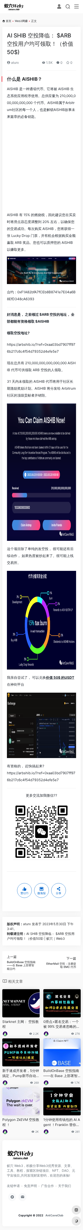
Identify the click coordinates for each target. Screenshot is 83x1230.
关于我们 (64, 1186)
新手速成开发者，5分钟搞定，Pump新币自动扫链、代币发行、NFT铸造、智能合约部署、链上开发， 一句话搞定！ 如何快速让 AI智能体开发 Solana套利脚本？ (20, 1073)
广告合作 (47, 1186)
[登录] (59, 7)
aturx (14, 62)
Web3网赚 (21, 21)
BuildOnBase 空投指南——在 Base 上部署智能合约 (61, 1073)
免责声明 (30, 1186)
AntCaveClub (54, 1215)
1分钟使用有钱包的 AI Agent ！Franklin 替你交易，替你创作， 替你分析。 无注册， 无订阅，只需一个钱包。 (61, 1122)
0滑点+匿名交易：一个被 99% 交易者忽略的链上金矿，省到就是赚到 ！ (61, 1024)
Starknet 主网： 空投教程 (20, 1024)
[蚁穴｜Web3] (14, 7)
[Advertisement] (41, 165)
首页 (8, 21)
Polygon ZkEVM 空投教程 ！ (20, 1122)
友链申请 (13, 1186)
